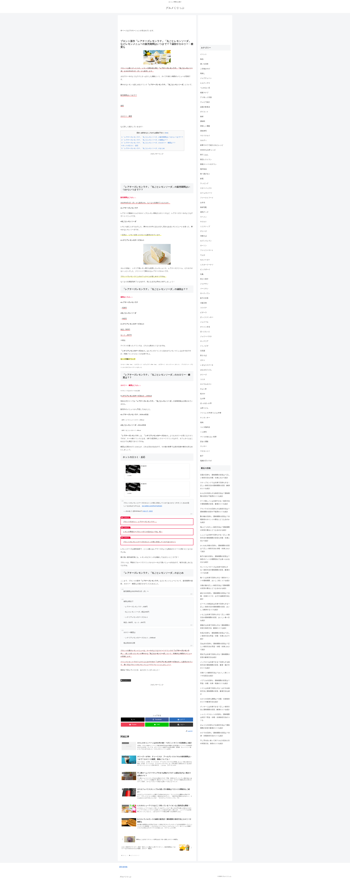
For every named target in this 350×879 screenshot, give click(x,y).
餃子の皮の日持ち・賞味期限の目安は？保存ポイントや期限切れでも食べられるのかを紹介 (215, 559)
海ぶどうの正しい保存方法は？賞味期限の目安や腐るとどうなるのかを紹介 (215, 528)
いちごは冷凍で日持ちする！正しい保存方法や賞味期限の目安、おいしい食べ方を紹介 (215, 617)
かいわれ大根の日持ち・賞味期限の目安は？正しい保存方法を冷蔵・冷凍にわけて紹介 (215, 548)
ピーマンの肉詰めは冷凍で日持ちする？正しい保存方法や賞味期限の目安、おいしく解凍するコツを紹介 (215, 607)
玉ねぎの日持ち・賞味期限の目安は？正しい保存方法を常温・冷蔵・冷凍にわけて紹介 (215, 646)
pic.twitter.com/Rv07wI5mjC (152, 506)
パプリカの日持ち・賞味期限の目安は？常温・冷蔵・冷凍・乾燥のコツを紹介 (215, 682)
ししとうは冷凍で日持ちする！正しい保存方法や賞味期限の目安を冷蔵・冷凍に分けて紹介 (215, 538)
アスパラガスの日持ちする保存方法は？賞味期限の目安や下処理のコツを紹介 (215, 510)
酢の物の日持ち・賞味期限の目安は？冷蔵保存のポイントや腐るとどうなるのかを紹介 (215, 519)
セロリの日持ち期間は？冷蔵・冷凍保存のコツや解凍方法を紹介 (215, 700)
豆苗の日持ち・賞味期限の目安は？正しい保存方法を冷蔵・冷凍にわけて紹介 (215, 476)
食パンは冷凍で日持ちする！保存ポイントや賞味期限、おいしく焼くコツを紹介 (215, 579)
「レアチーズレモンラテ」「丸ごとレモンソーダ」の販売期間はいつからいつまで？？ (152, 137)
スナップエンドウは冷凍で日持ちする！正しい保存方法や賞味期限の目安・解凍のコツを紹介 (215, 485)
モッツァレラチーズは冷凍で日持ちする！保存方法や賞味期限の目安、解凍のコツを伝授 (215, 570)
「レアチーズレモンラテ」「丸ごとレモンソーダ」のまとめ (143, 148)
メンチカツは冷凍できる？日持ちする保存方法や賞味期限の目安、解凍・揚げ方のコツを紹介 (215, 665)
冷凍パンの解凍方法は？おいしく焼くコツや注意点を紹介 (215, 674)
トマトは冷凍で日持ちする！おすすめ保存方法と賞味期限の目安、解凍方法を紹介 (215, 691)
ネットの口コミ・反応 (129, 145)
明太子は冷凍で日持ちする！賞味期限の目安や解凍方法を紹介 (215, 655)
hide (166, 133)
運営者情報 (123, 867)
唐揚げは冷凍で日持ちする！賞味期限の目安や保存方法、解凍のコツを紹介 (215, 626)
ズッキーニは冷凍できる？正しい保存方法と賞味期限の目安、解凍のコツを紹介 (215, 708)
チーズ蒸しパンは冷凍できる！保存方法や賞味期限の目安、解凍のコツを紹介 (215, 502)
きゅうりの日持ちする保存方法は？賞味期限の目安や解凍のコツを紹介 (215, 726)
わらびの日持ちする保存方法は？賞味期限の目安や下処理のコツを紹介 (215, 494)
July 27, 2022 (148, 511)
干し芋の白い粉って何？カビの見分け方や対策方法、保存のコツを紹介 (215, 742)
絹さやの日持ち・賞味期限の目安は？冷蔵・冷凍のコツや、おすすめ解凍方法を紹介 (215, 596)
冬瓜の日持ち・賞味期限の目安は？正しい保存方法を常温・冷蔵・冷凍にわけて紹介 (215, 636)
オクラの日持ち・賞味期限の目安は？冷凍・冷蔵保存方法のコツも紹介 (215, 734)
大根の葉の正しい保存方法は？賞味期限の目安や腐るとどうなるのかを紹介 (215, 586)
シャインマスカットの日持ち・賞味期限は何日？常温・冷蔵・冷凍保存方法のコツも (215, 717)
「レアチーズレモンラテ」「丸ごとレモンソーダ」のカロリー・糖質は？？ (148, 143)
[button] (181, 725)
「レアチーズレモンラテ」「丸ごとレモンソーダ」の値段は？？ (144, 140)
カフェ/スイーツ (126, 680)
